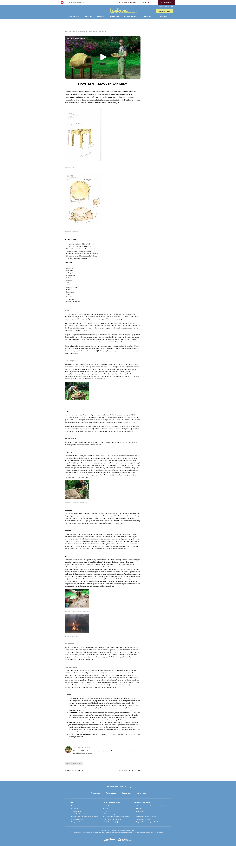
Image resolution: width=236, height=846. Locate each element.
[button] (166, 2)
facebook (96, 793)
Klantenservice (164, 6)
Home (66, 31)
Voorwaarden (159, 832)
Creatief (73, 31)
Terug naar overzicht (75, 770)
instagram (112, 793)
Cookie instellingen (140, 832)
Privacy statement (127, 832)
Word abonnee (164, 11)
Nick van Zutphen (83, 747)
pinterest (128, 793)
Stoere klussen (82, 31)
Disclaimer (118, 832)
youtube (143, 793)
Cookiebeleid (150, 832)
